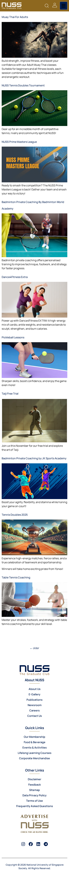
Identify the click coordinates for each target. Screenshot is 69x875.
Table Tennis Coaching (16, 577)
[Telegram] (46, 844)
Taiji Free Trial (10, 393)
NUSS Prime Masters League (19, 142)
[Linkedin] (38, 844)
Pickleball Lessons (13, 337)
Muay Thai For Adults (15, 17)
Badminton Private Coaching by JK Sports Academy (34, 458)
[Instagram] (23, 844)
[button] (47, 6)
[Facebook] (31, 844)
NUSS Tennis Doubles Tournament (23, 85)
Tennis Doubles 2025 (15, 515)
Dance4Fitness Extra (15, 277)
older (34, 648)
